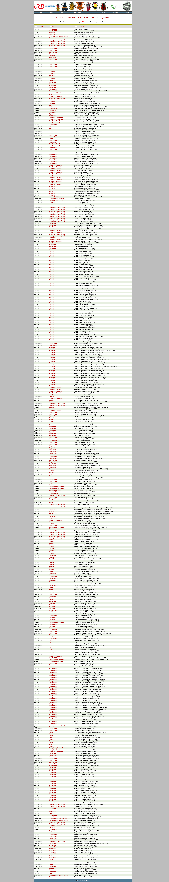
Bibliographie (77, 12)
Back (87, 880)
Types (62, 12)
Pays (103, 12)
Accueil (40, 12)
